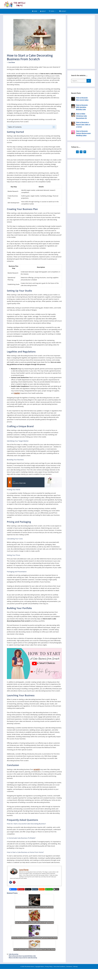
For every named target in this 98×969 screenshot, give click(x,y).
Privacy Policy (48, 966)
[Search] (89, 81)
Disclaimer (69, 966)
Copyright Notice (39, 966)
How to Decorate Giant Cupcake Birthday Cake (22, 956)
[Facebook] (10, 882)
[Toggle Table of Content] (53, 127)
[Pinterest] (14, 882)
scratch (37, 769)
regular (17, 393)
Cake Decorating (13, 954)
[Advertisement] (67, 4)
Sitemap (75, 966)
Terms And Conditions (59, 966)
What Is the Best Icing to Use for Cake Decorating (23, 957)
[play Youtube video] (34, 663)
